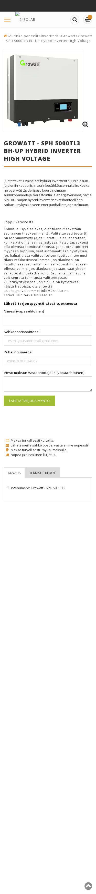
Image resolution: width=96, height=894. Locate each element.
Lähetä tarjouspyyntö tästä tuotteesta (40, 303)
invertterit (50, 35)
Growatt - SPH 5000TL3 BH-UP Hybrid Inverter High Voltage (48, 38)
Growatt (68, 35)
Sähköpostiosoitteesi (21, 331)
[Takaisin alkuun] (88, 888)
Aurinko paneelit (23, 35)
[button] (85, 124)
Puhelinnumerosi (18, 352)
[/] (87, 19)
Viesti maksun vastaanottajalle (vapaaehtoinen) (44, 372)
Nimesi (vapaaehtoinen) (24, 311)
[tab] (14, 472)
